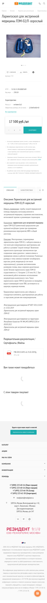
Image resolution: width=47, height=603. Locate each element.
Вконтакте (17, 519)
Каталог (5, 445)
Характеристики (27, 190)
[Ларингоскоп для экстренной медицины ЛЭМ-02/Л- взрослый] (23, 46)
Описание (10, 190)
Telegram (23, 519)
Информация (7, 470)
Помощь (5, 476)
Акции (4, 451)
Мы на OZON (7, 457)
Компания (6, 464)
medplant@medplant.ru (25, 497)
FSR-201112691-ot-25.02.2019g (25, 352)
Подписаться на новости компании (23, 432)
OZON (39, 159)
